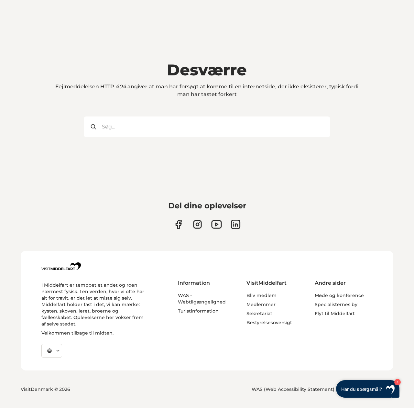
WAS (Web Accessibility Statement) (293, 389)
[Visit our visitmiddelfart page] (178, 224)
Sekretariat (259, 313)
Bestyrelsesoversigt (269, 322)
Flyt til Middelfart (335, 313)
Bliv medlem (261, 295)
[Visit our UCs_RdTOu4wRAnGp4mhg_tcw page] (216, 224)
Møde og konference (339, 295)
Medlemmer (261, 304)
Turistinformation (198, 311)
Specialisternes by (336, 304)
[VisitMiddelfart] (61, 266)
